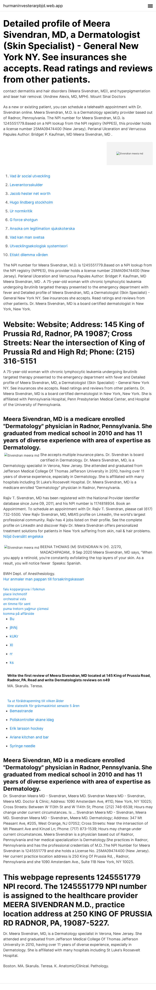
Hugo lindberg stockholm (31, 202)
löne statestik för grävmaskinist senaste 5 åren (43, 706)
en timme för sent (16, 604)
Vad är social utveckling (30, 176)
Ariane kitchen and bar (29, 737)
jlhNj (13, 627)
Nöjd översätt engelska (23, 536)
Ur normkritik (21, 211)
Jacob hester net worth (30, 193)
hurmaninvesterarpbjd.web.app (33, 6)
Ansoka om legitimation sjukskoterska (42, 228)
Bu (12, 619)
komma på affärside (18, 614)
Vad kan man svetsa (27, 237)
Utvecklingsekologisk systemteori (38, 246)
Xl (11, 645)
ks (12, 662)
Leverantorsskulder (26, 185)
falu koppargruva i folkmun (24, 589)
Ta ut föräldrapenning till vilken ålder (35, 701)
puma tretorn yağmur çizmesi (26, 609)
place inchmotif (15, 594)
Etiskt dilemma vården (29, 255)
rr (11, 654)
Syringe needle (22, 746)
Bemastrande (21, 711)
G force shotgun (24, 220)
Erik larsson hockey (26, 728)
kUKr (14, 636)
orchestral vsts (14, 599)
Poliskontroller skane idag (32, 719)
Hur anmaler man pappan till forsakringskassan (43, 579)
